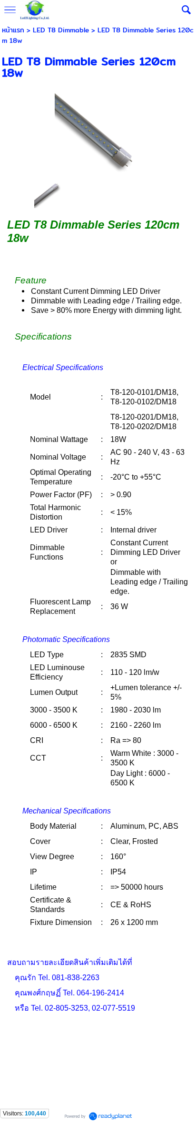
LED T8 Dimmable (61, 30)
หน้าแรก (13, 30)
